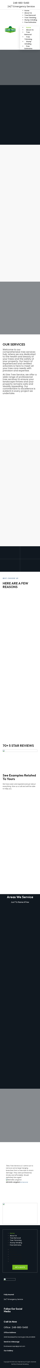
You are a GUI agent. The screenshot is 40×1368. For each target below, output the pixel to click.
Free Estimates (30, 22)
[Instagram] (8, 1315)
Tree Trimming (30, 17)
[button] (29, 24)
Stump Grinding (30, 20)
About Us (28, 13)
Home (26, 10)
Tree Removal (30, 15)
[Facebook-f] (4, 1315)
